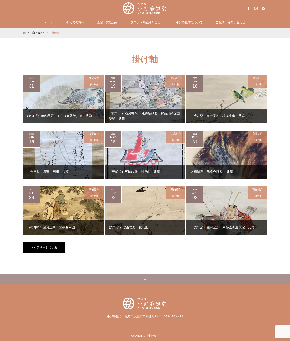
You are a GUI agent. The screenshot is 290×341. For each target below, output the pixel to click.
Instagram (255, 7)
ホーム (49, 22)
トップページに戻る (44, 247)
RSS (263, 7)
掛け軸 (94, 84)
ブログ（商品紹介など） (147, 22)
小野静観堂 (152, 335)
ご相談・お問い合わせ (230, 22)
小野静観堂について (189, 22)
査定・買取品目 (107, 22)
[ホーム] (24, 29)
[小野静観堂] (145, 8)
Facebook (248, 7)
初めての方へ (75, 22)
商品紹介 (94, 78)
